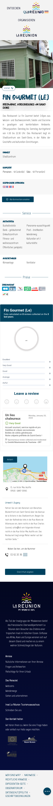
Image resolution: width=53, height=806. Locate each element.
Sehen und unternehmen (16, 695)
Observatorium (13, 788)
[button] (40, 12)
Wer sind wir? (13, 775)
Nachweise (29, 775)
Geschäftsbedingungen (17, 796)
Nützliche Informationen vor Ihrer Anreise (24, 661)
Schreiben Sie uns (13, 710)
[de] (46, 12)
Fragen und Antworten (15, 666)
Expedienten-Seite (15, 783)
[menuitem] (13, 7)
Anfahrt (10, 459)
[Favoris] (35, 12)
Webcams (9, 686)
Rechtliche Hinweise (16, 779)
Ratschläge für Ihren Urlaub (18, 671)
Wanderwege (11, 690)
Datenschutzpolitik (16, 792)
